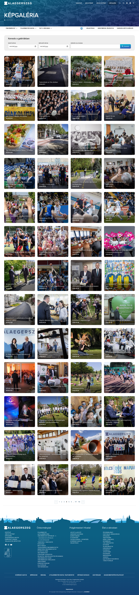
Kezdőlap (79, 3)
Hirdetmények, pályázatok (106, 28)
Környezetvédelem (43, 563)
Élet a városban (44, 28)
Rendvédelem (107, 555)
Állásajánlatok (108, 546)
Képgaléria (112, 3)
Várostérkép (89, 3)
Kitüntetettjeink (43, 551)
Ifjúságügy (106, 550)
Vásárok (105, 557)
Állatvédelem (42, 565)
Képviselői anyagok (83, 575)
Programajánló (108, 532)
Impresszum (33, 575)
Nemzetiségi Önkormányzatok (47, 549)
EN (120, 3)
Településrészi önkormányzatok (48, 547)
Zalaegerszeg (18, 3)
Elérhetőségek (75, 536)
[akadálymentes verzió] (130, 3)
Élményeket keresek (11, 539)
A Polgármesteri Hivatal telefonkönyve (61, 575)
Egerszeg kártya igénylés (125, 28)
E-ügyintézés (74, 537)
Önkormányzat (10, 28)
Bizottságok (42, 545)
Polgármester (42, 532)
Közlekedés (106, 553)
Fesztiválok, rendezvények (111, 534)
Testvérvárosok (43, 567)
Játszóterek (107, 551)
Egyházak (106, 544)
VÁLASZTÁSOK (90, 28)
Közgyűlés (41, 544)
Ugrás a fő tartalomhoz (131, 0)
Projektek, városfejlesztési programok (50, 556)
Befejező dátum (43, 43)
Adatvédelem (97, 575)
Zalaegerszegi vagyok (12, 537)
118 (79, 502)
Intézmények (107, 541)
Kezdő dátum (12, 43)
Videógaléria (107, 537)
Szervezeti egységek (76, 534)
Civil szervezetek (108, 543)
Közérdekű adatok (76, 541)
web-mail (43, 575)
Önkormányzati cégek (44, 558)
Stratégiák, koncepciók (45, 554)
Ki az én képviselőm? (43, 540)
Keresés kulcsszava (77, 43)
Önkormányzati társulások (46, 559)
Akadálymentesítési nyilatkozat (114, 575)
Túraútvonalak (108, 560)
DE (123, 3)
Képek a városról (108, 539)
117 (76, 502)
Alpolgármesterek (43, 534)
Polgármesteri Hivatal (27, 28)
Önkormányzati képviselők (46, 536)
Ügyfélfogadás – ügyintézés (79, 539)
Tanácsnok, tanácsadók (45, 542)
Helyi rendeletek (43, 552)
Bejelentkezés (69, 589)
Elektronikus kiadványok (111, 559)
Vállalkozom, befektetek (13, 541)
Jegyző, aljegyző (75, 532)
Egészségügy (107, 548)
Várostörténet (101, 3)
